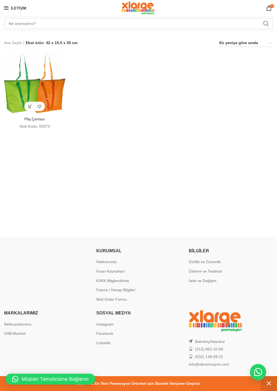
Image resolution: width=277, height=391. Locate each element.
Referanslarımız (17, 324)
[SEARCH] (265, 23)
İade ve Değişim (202, 281)
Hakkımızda (106, 262)
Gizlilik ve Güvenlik (205, 262)
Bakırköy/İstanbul (210, 341)
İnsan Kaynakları (110, 271)
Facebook (104, 333)
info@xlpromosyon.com (209, 364)
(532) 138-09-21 (209, 356)
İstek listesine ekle (39, 106)
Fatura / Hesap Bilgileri (115, 290)
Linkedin (103, 343)
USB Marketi (14, 333)
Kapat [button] (269, 383)
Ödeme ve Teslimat (205, 271)
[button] (30, 106)
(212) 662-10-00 (209, 349)
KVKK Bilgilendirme (112, 281)
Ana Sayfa (13, 43)
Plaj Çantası (34, 119)
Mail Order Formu (111, 299)
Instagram (105, 324)
